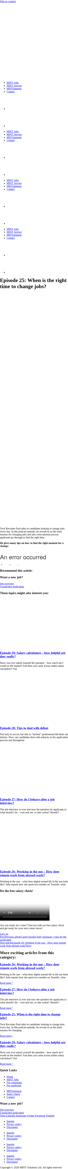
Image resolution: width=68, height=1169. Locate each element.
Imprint (10, 1121)
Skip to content (8, 1)
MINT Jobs (13, 82)
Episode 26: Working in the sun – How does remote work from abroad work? (29, 873)
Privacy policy (14, 1124)
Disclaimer (12, 1127)
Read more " (6, 983)
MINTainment (14, 88)
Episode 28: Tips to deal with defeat (24, 728)
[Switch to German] (15, 125)
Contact (11, 91)
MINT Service (14, 85)
